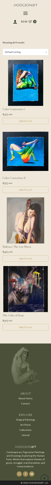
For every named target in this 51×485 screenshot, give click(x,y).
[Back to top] (44, 478)
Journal (25, 435)
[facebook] (25, 474)
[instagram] (19, 474)
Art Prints (25, 424)
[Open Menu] (25, 13)
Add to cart (25, 121)
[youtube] (31, 474)
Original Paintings (25, 419)
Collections (25, 429)
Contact (25, 403)
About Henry (25, 398)
